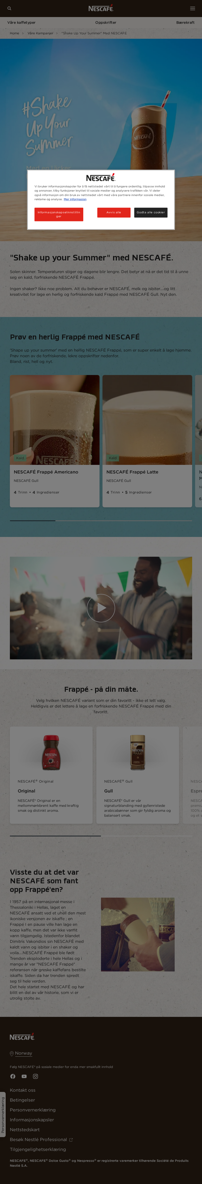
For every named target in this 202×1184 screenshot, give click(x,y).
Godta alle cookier (151, 212)
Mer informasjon (75, 199)
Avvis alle (113, 212)
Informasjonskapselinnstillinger (59, 214)
